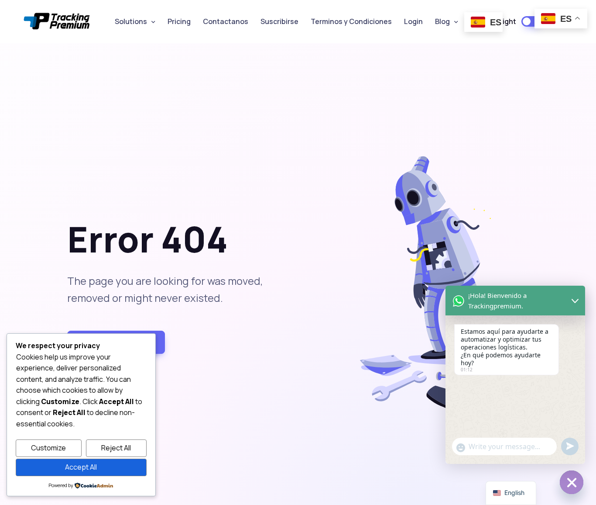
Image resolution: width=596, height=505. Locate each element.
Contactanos (225, 21)
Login (413, 21)
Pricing (179, 21)
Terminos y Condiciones (351, 21)
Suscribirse (279, 21)
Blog (442, 21)
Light (507, 21)
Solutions (131, 21)
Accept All (81, 467)
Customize (48, 448)
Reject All (116, 448)
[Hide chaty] (571, 482)
